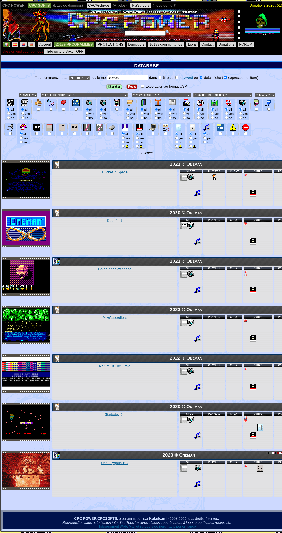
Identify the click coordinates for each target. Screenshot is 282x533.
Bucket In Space (115, 172)
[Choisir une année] (18, 95)
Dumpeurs (136, 44)
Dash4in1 (114, 221)
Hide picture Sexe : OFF (64, 51)
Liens (192, 44)
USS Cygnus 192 (114, 463)
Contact (207, 44)
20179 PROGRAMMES (74, 44)
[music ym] (197, 195)
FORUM (245, 44)
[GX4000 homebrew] (260, 470)
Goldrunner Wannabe (115, 269)
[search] (168, 32)
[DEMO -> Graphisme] (56, 264)
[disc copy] (253, 195)
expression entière (242, 78)
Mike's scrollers (115, 317)
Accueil (45, 44)
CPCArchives (98, 5)
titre (165, 78)
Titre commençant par (52, 78)
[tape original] (260, 430)
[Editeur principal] (40, 95)
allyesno (127, 138)
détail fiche (212, 78)
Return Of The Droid (114, 366)
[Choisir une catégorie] (130, 95)
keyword (186, 78)
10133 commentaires (165, 44)
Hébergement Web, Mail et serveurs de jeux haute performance (146, 526)
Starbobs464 (115, 414)
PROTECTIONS (110, 44)
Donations (226, 44)
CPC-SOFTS (39, 5)
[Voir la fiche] (26, 195)
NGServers (140, 5)
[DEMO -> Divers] (56, 167)
